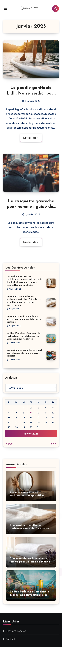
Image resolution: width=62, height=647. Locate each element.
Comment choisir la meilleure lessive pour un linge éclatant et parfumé (24, 319)
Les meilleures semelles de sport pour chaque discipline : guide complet (24, 353)
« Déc (9, 443)
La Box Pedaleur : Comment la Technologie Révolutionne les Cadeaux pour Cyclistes (23, 336)
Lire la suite (31, 138)
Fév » (53, 443)
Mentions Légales (16, 631)
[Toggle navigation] (5, 8)
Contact (10, 639)
